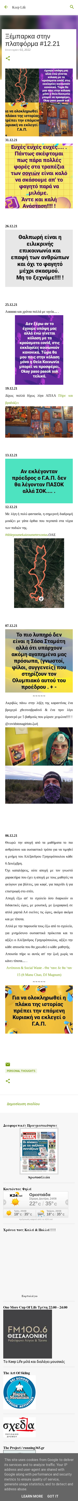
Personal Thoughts (21, 1070)
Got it (52, 1496)
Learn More (32, 1496)
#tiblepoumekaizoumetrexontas (26, 535)
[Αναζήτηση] (72, 7)
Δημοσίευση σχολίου (23, 1104)
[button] (7, 59)
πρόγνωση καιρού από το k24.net (36, 1219)
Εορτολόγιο (29, 1296)
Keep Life (19, 7)
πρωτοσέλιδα (39, 1177)
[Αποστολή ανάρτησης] (7, 1066)
